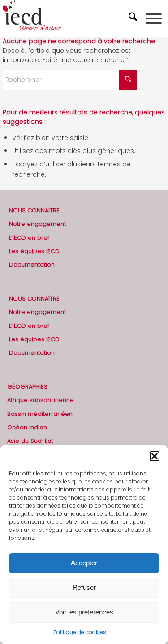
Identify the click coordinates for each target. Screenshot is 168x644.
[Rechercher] (134, 18)
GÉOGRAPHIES (27, 386)
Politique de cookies (79, 632)
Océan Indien (27, 427)
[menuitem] (134, 18)
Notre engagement (37, 224)
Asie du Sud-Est (30, 440)
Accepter (84, 563)
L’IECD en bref (29, 237)
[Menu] (153, 18)
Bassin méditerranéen (40, 414)
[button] (154, 456)
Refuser (84, 587)
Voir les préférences (84, 612)
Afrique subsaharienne (40, 400)
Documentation (32, 264)
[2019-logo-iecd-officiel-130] (68, 18)
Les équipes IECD (34, 251)
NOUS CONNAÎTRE (34, 210)
